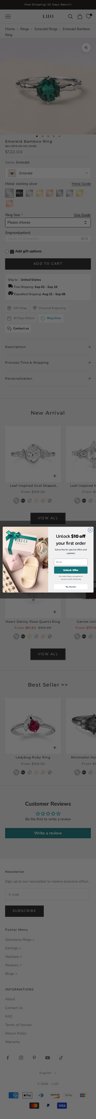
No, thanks (71, 586)
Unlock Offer (70, 570)
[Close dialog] (90, 530)
